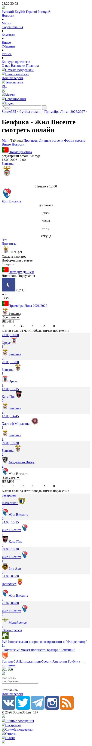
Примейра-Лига (56, 111)
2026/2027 (77, 111)
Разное (7, 54)
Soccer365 (9, 111)
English (20, 11)
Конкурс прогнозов (16, 62)
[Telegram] (38, 708)
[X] (23, 708)
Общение (8, 46)
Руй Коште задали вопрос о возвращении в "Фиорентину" (44, 641)
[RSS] (67, 708)
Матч (5, 140)
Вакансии (18, 65)
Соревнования (12, 27)
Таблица (17, 140)
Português (44, 11)
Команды (8, 35)
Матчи (6, 23)
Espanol (31, 11)
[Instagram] (52, 708)
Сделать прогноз (14, 256)
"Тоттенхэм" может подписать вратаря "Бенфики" (38, 650)
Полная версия (12, 78)
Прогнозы (31, 140)
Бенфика (8, 163)
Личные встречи (51, 140)
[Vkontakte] (8, 708)
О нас (6, 65)
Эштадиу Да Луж (21, 272)
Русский (8, 11)
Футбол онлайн (30, 111)
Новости (8, 15)
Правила (32, 65)
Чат (4, 240)
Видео (6, 42)
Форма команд (74, 140)
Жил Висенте (11, 201)
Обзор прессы (12, 630)
